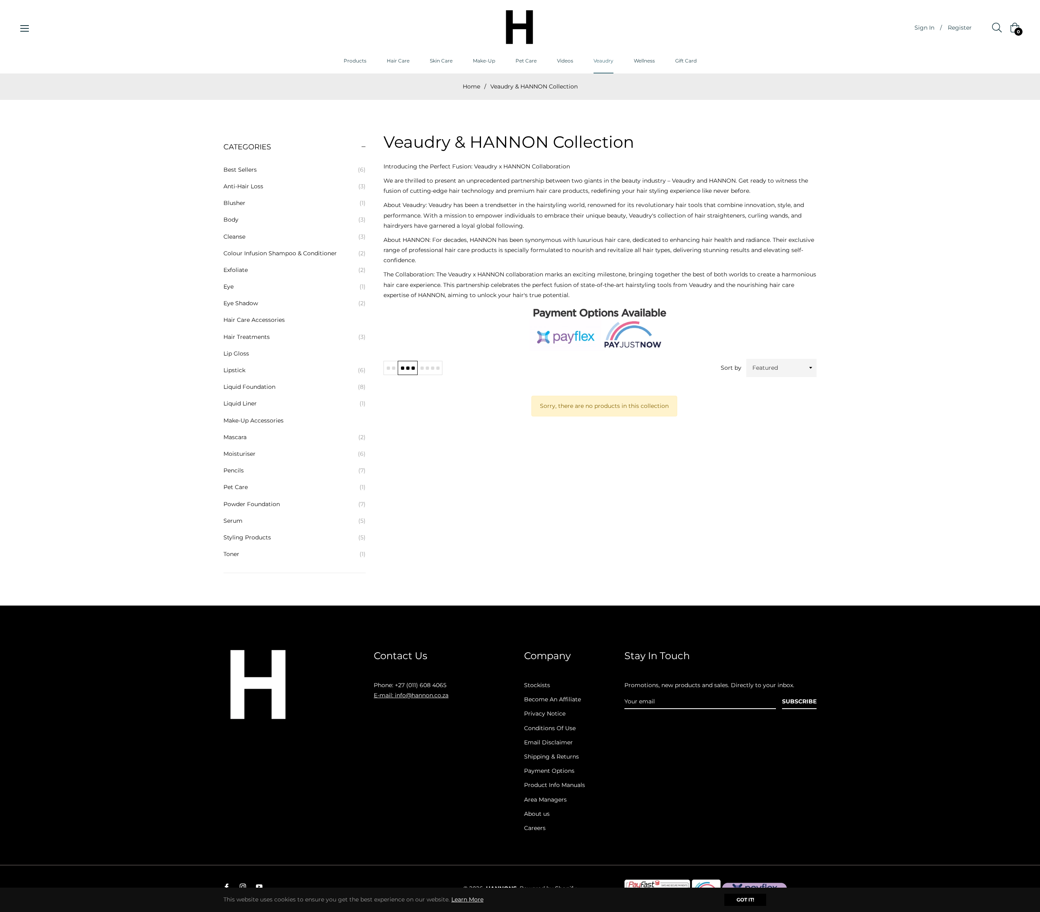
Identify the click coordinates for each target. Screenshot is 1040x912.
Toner (294, 554)
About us (537, 813)
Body (294, 219)
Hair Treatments (294, 337)
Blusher (294, 203)
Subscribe (799, 701)
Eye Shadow (294, 303)
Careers (535, 828)
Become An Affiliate (552, 699)
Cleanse (294, 236)
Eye (294, 286)
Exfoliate (294, 270)
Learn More (467, 899)
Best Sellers (294, 169)
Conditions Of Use (550, 728)
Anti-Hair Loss (294, 186)
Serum (294, 520)
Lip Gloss (236, 353)
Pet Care (294, 487)
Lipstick (294, 370)
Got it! (745, 900)
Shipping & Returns (551, 756)
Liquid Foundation (294, 386)
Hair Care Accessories (254, 319)
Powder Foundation (294, 504)
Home (471, 86)
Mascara (294, 437)
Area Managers (545, 799)
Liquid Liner (294, 403)
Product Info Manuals (554, 785)
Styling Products (294, 537)
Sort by (731, 367)
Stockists (537, 685)
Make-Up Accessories (253, 420)
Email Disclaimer (548, 742)
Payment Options (549, 770)
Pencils (294, 470)
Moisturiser (294, 453)
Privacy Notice (545, 713)
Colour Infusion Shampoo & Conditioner (294, 253)
